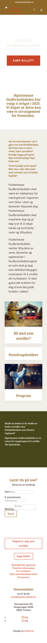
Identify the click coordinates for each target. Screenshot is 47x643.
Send (11, 513)
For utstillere (23, 571)
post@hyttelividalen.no (23, 597)
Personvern (23, 577)
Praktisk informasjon (23, 568)
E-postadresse (12, 497)
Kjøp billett (23, 60)
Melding (9, 509)
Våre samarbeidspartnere (23, 574)
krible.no (29, 630)
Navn (7, 491)
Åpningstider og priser (23, 565)
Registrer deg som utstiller (23, 543)
